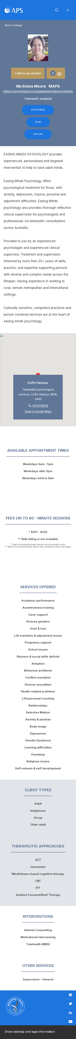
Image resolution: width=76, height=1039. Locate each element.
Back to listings (13, 25)
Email (38, 122)
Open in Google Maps (38, 411)
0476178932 (38, 109)
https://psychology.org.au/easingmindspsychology (38, 91)
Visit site (38, 134)
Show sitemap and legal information (30, 1031)
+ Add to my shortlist (28, 73)
